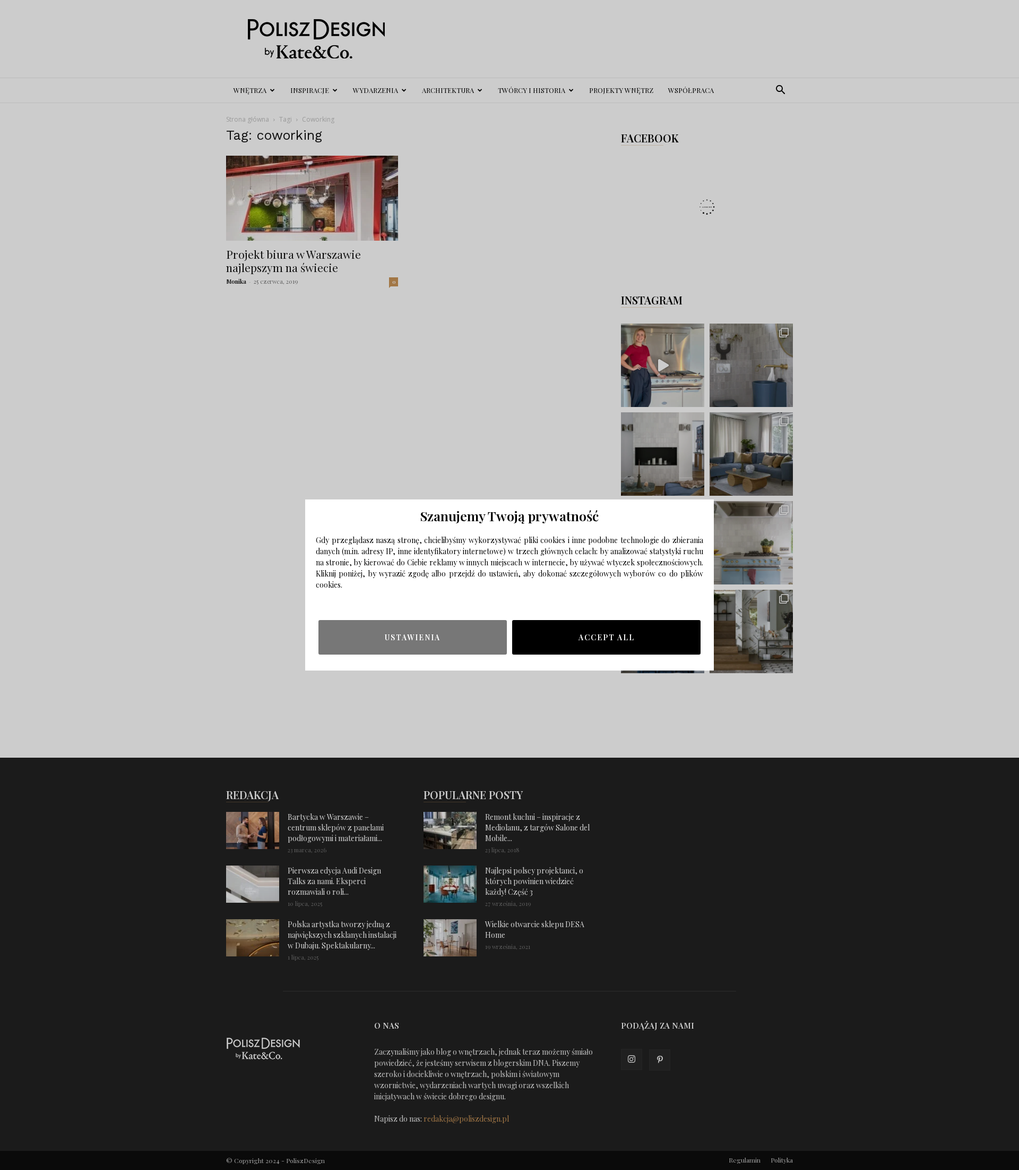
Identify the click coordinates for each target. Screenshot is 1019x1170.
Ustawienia (413, 637)
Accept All (606, 637)
